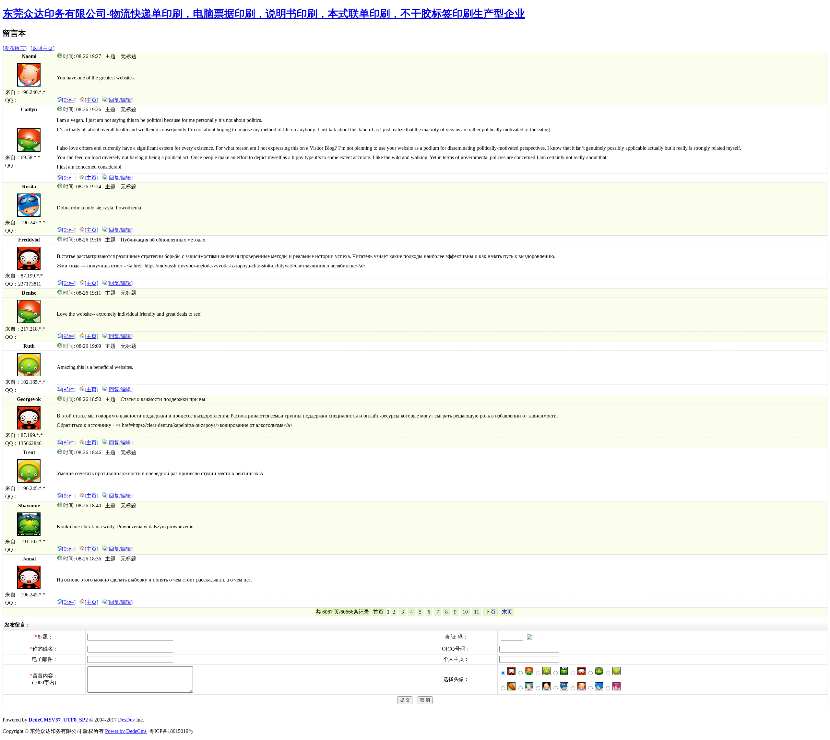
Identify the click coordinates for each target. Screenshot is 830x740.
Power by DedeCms (126, 731)
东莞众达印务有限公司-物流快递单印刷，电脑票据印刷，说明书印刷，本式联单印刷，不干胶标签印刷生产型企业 (264, 13)
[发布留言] (15, 48)
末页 (507, 612)
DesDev (126, 719)
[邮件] (69, 100)
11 (476, 612)
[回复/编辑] (120, 100)
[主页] (91, 100)
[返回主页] (42, 48)
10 (465, 612)
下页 (490, 612)
